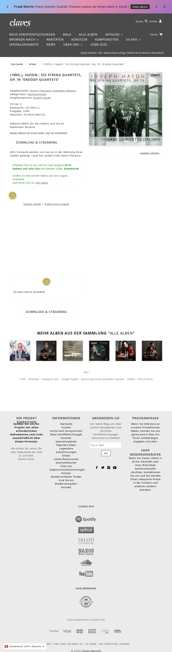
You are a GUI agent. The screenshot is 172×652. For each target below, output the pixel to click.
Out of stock (145, 379)
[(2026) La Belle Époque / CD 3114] (126, 350)
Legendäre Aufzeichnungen (66, 450)
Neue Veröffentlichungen (32, 34)
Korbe (154, 34)
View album (140, 6)
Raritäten (55, 39)
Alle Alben (88, 34)
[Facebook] (97, 467)
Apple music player (57, 204)
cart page (42, 182)
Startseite (17, 64)
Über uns (71, 44)
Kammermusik (37, 94)
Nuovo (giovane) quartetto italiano (102, 379)
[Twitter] (103, 467)
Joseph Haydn (42, 97)
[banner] (20, 22)
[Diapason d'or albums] (12, 195)
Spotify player (32, 204)
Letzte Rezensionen (66, 459)
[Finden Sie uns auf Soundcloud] (86, 561)
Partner (66, 473)
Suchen (66, 427)
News (51, 44)
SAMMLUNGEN (149, 153)
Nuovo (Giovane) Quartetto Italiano (53, 90)
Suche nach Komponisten (66, 430)
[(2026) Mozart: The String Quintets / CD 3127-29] (73, 350)
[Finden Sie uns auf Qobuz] (86, 529)
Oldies (131, 379)
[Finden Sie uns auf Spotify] (86, 518)
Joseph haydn (70, 379)
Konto (153, 21)
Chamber (33, 379)
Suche (139, 21)
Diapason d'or (50, 379)
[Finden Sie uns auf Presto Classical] (86, 540)
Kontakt (66, 487)
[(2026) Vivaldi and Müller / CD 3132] (46, 350)
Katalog (113, 34)
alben (33, 64)
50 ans (132, 39)
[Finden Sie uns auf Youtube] (86, 572)
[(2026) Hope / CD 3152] (152, 350)
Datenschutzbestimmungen (67, 469)
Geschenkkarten (66, 462)
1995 (22, 379)
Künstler (79, 39)
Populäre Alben (66, 445)
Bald (67, 34)
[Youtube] (115, 467)
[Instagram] (109, 467)
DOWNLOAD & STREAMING (36, 142)
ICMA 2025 (99, 44)
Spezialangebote (24, 44)
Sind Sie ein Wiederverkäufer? (66, 481)
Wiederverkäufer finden (66, 476)
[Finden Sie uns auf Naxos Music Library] (86, 551)
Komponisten (107, 39)
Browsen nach (22, 39)
